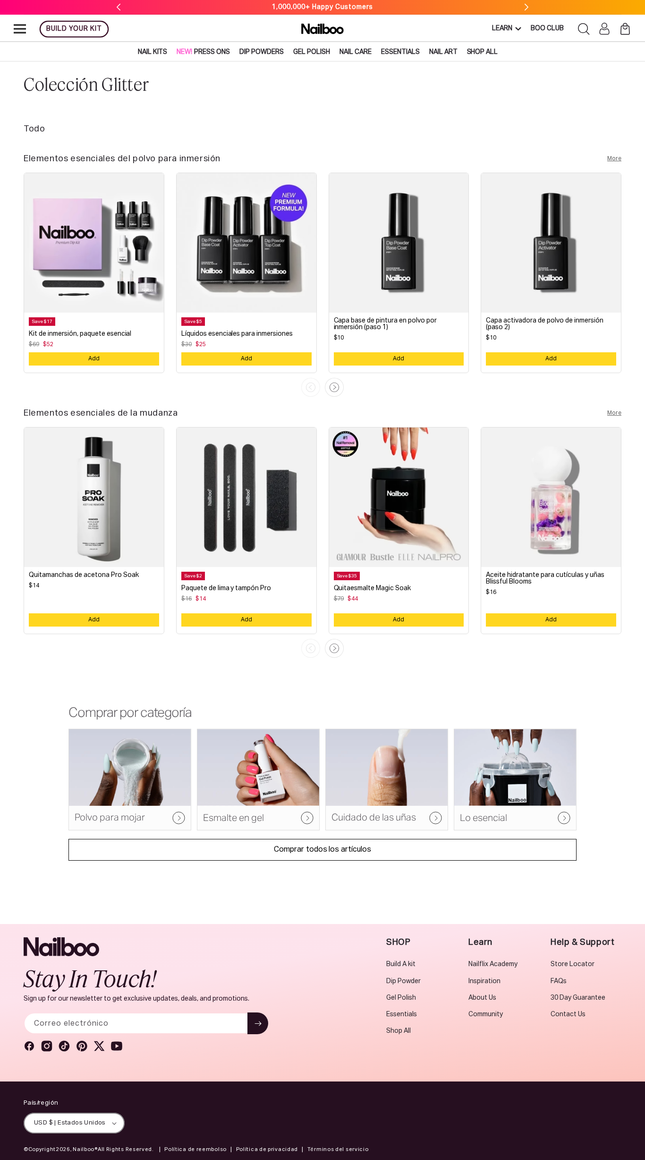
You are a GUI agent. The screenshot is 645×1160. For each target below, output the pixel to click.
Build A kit (401, 964)
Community (485, 1014)
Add (94, 359)
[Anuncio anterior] (118, 7)
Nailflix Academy (493, 964)
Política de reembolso (195, 1149)
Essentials (401, 1014)
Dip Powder (403, 981)
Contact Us (568, 1014)
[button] (19, 29)
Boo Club (547, 28)
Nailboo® (85, 1149)
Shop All (398, 1031)
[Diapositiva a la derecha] (334, 387)
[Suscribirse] (257, 1023)
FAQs (559, 981)
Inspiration (484, 981)
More (614, 159)
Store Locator (572, 964)
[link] (129, 779)
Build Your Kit (74, 29)
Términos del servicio (338, 1149)
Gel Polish (401, 997)
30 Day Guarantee (578, 997)
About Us (482, 997)
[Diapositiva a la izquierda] (310, 387)
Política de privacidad (267, 1149)
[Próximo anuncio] (526, 7)
